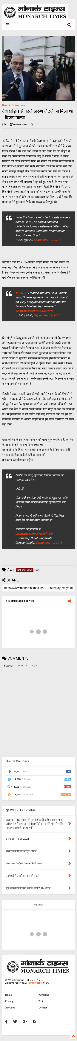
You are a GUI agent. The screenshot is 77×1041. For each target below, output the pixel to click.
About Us (10, 1007)
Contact (42, 1007)
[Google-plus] (25, 1022)
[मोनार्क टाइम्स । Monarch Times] (35, 26)
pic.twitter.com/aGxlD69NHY (34, 311)
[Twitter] (15, 1022)
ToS (40, 1001)
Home (4, 105)
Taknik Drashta (35, 983)
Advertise (43, 995)
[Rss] (34, 1022)
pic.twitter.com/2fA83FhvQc (33, 533)
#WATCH (21, 293)
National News (18, 105)
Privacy (9, 1001)
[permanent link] (32, 125)
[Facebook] (6, 1022)
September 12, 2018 (47, 240)
